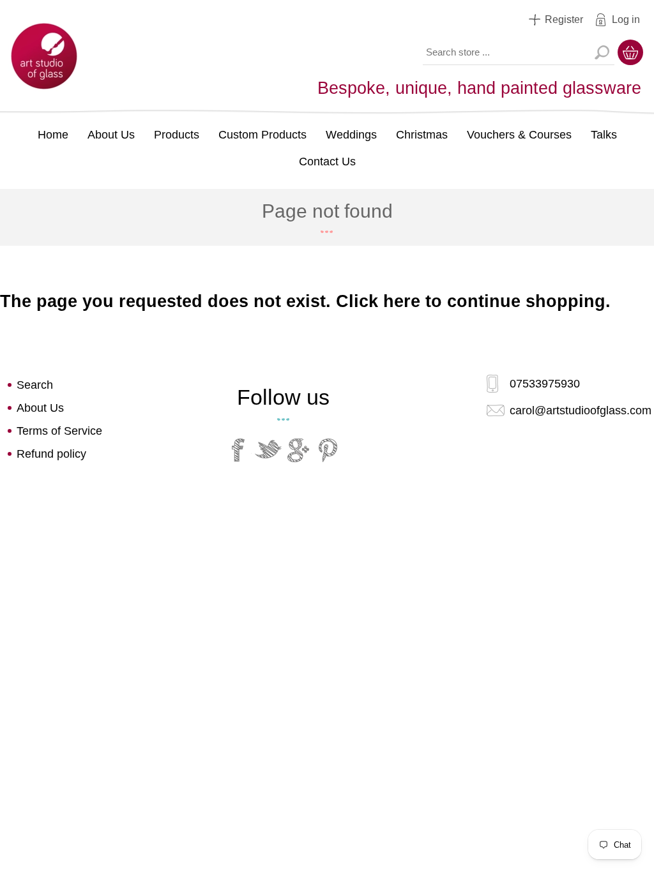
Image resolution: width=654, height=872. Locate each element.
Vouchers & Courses (519, 134)
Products (176, 134)
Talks (604, 134)
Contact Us (327, 161)
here (401, 301)
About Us (111, 134)
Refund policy (51, 453)
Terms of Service (59, 431)
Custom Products (262, 134)
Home (53, 134)
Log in (626, 19)
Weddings (351, 134)
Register (564, 19)
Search (601, 52)
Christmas (422, 134)
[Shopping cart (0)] (630, 52)
